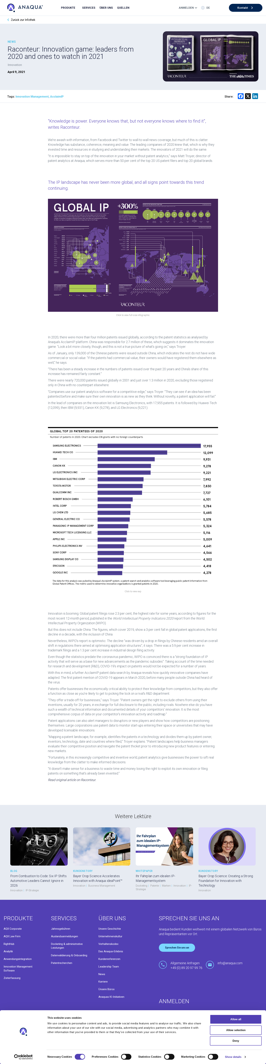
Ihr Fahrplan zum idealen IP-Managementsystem (155, 878)
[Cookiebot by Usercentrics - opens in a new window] (23, 1057)
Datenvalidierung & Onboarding (69, 955)
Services (88, 7)
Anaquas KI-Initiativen (111, 996)
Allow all (235, 1019)
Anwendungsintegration (18, 959)
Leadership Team (108, 966)
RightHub (9, 944)
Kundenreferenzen (109, 959)
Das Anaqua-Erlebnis (110, 951)
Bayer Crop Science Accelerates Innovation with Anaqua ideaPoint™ (98, 878)
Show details (233, 1056)
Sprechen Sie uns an (177, 947)
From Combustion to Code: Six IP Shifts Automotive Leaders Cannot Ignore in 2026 (38, 880)
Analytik (8, 951)
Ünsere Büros (106, 989)
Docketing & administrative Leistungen (67, 946)
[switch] (126, 1057)
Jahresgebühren (60, 928)
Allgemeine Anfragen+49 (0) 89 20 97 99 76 (186, 965)
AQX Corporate (13, 928)
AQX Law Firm (12, 936)
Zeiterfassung (12, 978)
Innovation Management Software (18, 968)
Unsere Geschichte (109, 928)
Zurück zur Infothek (23, 20)
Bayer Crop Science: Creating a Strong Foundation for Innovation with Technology (226, 880)
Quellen (123, 7)
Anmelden (186, 7)
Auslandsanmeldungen (64, 936)
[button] (245, 8)
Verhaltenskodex (108, 944)
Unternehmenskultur (110, 936)
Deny (236, 1040)
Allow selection (236, 1030)
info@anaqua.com (230, 963)
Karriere (103, 981)
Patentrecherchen (61, 963)
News (101, 974)
